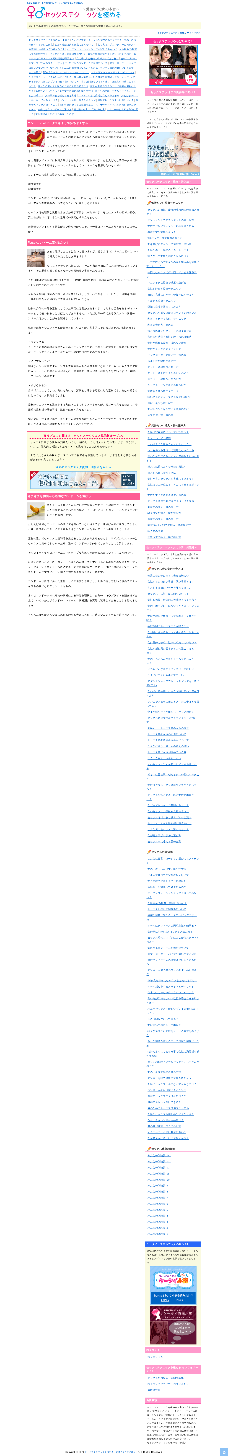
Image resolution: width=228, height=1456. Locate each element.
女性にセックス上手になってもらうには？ (172, 1084)
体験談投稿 (153, 1390)
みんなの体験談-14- (159, 1155)
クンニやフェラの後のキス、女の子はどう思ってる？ (172, 703)
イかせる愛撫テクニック (161, 300)
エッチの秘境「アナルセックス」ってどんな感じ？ (172, 1064)
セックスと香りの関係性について (68, 54)
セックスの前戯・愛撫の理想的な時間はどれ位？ (172, 211)
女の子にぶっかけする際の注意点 (166, 869)
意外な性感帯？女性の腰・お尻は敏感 (169, 336)
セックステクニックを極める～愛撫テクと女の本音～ (111, 1452)
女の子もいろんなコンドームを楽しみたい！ (170, 661)
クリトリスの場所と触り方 (162, 366)
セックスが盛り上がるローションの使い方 (172, 312)
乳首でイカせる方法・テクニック (166, 318)
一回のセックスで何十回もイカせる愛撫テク (171, 274)
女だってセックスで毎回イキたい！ (168, 805)
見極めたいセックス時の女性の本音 (168, 728)
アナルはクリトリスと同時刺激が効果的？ (51, 58)
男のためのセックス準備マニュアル (78, 105)
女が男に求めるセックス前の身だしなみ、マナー (172, 634)
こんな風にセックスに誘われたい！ (168, 829)
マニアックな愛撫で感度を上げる (166, 282)
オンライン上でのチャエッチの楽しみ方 (170, 220)
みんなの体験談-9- (158, 1185)
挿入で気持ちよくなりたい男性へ (166, 466)
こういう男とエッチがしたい (164, 758)
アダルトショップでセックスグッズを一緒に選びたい (172, 683)
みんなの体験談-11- (158, 1173)
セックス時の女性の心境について (166, 734)
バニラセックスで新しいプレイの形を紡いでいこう (172, 1010)
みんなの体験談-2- (158, 1227)
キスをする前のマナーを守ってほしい (169, 587)
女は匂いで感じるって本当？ (164, 1025)
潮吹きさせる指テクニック (162, 391)
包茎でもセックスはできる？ (164, 1102)
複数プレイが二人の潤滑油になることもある (74, 67)
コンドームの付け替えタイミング (77, 100)
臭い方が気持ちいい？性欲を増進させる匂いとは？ (101, 77)
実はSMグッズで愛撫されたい (164, 238)
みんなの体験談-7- (158, 1197)
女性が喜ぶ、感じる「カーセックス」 (169, 250)
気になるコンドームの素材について (88, 63)
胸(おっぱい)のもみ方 (160, 403)
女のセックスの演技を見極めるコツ (168, 811)
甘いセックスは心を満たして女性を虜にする (171, 766)
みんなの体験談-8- (158, 1191)
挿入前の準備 (155, 531)
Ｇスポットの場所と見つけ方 (164, 379)
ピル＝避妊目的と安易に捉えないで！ (75, 44)
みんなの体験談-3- (158, 1221)
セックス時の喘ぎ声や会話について (168, 740)
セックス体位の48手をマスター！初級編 (171, 501)
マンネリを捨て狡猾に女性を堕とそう (98, 95)
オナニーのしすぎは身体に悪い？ (166, 1132)
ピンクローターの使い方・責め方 (166, 354)
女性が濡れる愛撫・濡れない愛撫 (166, 342)
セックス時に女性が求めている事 (166, 752)
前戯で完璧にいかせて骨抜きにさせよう (170, 294)
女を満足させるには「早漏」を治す (54, 114)
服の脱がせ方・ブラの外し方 (89, 109)
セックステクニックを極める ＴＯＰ (49, 40)
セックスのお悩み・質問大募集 (165, 1378)
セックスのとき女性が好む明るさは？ (169, 823)
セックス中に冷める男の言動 (164, 841)
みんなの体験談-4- (158, 1215)
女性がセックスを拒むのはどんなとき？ (170, 1114)
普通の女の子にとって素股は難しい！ (169, 575)
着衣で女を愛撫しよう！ (161, 232)
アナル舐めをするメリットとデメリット (112, 72)
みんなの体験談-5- (158, 1209)
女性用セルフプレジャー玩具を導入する (170, 225)
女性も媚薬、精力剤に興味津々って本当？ (172, 599)
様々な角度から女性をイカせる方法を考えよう (63, 86)
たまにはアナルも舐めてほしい (165, 675)
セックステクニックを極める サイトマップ (178, 33)
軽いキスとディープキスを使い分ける (169, 397)
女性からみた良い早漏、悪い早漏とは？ (170, 581)
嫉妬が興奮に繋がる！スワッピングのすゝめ (112, 54)
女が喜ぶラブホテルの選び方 (164, 835)
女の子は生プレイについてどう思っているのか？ (172, 607)
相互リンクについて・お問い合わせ (168, 1384)
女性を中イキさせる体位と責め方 (166, 495)
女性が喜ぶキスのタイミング (164, 348)
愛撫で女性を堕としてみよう (164, 306)
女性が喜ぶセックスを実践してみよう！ (170, 478)
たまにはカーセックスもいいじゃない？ (50, 77)
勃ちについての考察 (159, 438)
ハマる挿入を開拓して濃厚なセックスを (170, 450)
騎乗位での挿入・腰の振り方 (164, 513)
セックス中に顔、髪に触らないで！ (168, 593)
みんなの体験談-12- (159, 1167)
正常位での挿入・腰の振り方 (164, 537)
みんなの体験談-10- (159, 1179)
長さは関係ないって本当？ (95, 81)
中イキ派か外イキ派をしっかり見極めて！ (172, 711)
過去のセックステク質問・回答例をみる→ (84, 467)
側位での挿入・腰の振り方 (162, 507)
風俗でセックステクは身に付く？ (116, 100)
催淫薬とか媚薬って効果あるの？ (47, 49)
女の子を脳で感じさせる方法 (60, 95)
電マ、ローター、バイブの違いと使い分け (172, 953)
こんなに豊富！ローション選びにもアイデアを (97, 40)
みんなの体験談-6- (158, 1203)
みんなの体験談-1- (158, 1233)
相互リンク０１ (156, 1357)
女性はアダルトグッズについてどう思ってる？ (171, 787)
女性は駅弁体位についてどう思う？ (168, 432)
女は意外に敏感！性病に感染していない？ (172, 642)
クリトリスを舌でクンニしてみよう (168, 372)
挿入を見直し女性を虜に (161, 472)
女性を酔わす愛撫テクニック (164, 288)
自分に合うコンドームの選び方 (55, 109)
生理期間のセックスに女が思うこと (168, 626)
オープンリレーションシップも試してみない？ (92, 49)
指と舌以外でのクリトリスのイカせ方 (169, 330)
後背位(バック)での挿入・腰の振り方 (169, 525)
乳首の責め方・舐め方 (160, 324)
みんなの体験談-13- (159, 1161)
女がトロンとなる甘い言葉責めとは (168, 409)
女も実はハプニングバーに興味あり (117, 44)
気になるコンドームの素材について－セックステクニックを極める (55, 3)
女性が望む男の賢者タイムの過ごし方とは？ (170, 650)
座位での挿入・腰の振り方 (162, 519)
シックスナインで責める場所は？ (166, 385)
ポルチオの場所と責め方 (161, 361)
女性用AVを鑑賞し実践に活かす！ (167, 903)
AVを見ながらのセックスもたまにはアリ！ (66, 72)
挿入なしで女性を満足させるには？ (168, 256)
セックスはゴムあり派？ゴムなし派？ (169, 817)
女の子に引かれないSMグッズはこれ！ (97, 58)
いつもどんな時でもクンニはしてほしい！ (172, 669)
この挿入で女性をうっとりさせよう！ (169, 444)
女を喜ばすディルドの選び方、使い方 (169, 244)
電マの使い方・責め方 (160, 415)
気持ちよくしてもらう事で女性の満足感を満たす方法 (64, 91)
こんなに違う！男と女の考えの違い (168, 746)
